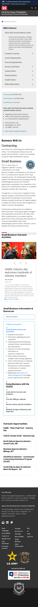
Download (13, 299)
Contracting (7, 94)
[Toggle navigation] (34, 8)
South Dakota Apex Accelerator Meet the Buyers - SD (17, 468)
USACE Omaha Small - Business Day (19, 436)
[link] (6, 327)
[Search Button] (31, 8)
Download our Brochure (11, 102)
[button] (19, 4)
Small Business (8, 98)
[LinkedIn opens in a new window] (7, 522)
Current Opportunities (13, 58)
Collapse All (10, 324)
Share (18, 299)
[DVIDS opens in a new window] (11, 522)
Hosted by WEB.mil (18, 568)
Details (8, 299)
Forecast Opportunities (13, 62)
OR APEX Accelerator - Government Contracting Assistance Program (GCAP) (18, 459)
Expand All (17, 324)
